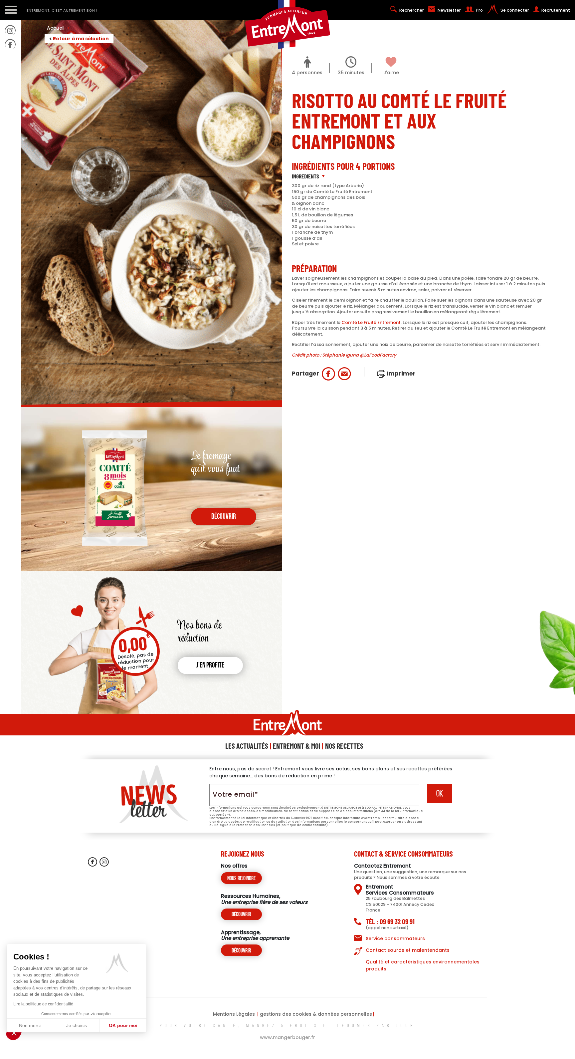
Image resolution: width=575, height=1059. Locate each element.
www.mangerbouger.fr (287, 1037)
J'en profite (210, 665)
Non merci (30, 1025)
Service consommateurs (395, 938)
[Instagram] (10, 30)
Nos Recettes (344, 745)
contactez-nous (10, 111)
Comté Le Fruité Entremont (371, 322)
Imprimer (401, 374)
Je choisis (76, 1025)
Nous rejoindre (241, 879)
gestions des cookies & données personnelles (316, 1014)
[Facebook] (10, 44)
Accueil (58, 28)
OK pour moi (123, 1025)
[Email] (344, 374)
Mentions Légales (234, 1014)
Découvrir (241, 915)
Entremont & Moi (296, 745)
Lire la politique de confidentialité (43, 1004)
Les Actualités (246, 745)
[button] (14, 1033)
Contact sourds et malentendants (408, 950)
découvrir (223, 516)
